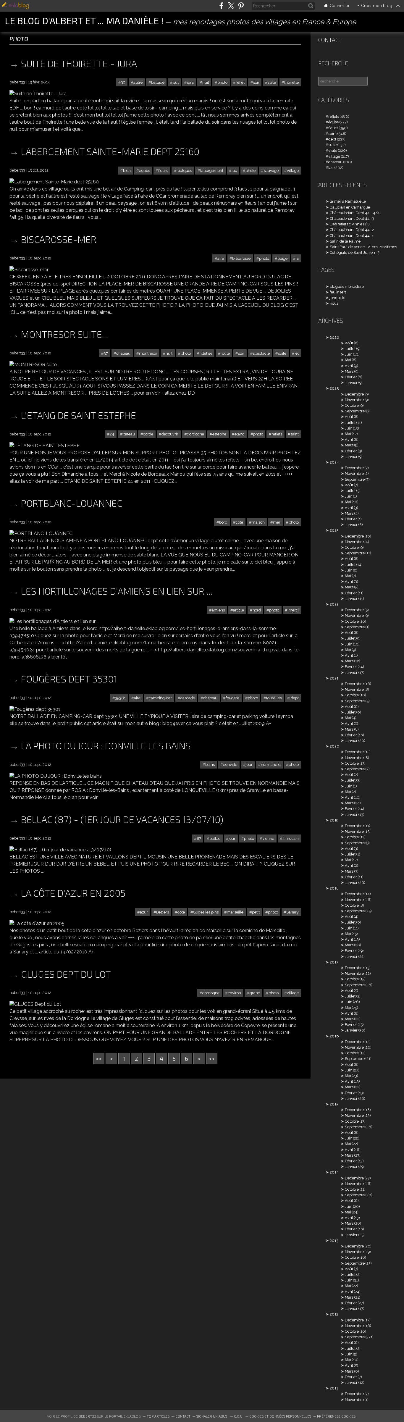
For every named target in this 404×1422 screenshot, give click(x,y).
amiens (218, 610)
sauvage (271, 170)
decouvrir (169, 434)
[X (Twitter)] (231, 5)
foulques (184, 170)
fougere (232, 698)
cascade (187, 698)
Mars (349, 371)
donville (230, 764)
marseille (235, 912)
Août (349, 343)
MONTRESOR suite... (64, 334)
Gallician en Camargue (350, 207)
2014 (334, 1172)
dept (294, 698)
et (297, 353)
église (333, 122)
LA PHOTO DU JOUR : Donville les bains (106, 745)
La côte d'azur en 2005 (73, 892)
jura (190, 82)
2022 (334, 604)
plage (282, 258)
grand (255, 993)
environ (234, 993)
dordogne (195, 434)
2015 (334, 1104)
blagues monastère (347, 286)
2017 (334, 962)
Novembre (354, 400)
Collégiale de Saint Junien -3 (354, 252)
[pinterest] (241, 5)
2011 (334, 1388)
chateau (123, 353)
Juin (348, 354)
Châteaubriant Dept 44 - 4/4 (355, 213)
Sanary (292, 912)
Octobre (352, 405)
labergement (211, 170)
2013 (334, 1240)
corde (148, 434)
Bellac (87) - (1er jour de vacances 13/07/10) (122, 819)
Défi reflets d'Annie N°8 (350, 224)
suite (272, 82)
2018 (334, 888)
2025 (334, 388)
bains (210, 764)
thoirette (291, 82)
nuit (205, 82)
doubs (144, 170)
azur (144, 912)
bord (223, 522)
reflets (277, 434)
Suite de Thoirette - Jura (79, 63)
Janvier (351, 382)
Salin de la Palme (345, 241)
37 (106, 353)
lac (234, 170)
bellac (214, 838)
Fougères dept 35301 (69, 678)
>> (212, 1058)
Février (351, 377)
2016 (334, 1036)
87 (199, 838)
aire (220, 258)
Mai (348, 360)
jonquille (337, 298)
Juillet (350, 348)
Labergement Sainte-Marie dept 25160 (110, 151)
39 (123, 82)
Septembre (355, 411)
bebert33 (87, 1416)
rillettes (205, 353)
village (293, 170)
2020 (334, 746)
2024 (334, 462)
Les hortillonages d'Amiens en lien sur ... (117, 590)
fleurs (163, 170)
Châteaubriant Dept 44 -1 (352, 235)
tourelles (274, 698)
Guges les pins (206, 912)
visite (332, 150)
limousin (290, 838)
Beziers (162, 912)
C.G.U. (238, 1416)
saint (294, 434)
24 (112, 434)
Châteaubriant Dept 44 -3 (352, 218)
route (225, 353)
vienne (268, 838)
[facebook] (221, 5)
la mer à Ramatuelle (348, 201)
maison (258, 522)
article (238, 610)
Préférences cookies (336, 1416)
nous (334, 303)
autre (138, 82)
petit (256, 912)
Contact (330, 39)
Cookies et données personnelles (280, 1416)
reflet (240, 82)
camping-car (160, 698)
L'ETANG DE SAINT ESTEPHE (78, 415)
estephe (219, 434)
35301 (120, 698)
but (176, 82)
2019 (334, 820)
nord (257, 610)
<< (99, 1058)
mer (276, 522)
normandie (270, 764)
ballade (157, 82)
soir (256, 82)
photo (222, 82)
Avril (349, 366)
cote (239, 522)
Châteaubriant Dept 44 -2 (352, 229)
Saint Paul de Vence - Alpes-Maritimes (363, 247)
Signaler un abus (212, 1416)
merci (293, 610)
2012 (334, 1314)
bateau (129, 434)
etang (240, 434)
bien (127, 170)
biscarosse (241, 258)
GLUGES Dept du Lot (66, 973)
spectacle (261, 353)
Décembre (354, 394)
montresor (148, 353)
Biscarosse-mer (58, 239)
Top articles (158, 1416)
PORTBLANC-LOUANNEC (71, 503)
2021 (334, 678)
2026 (334, 337)
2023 (334, 530)
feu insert (338, 292)
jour (249, 764)
